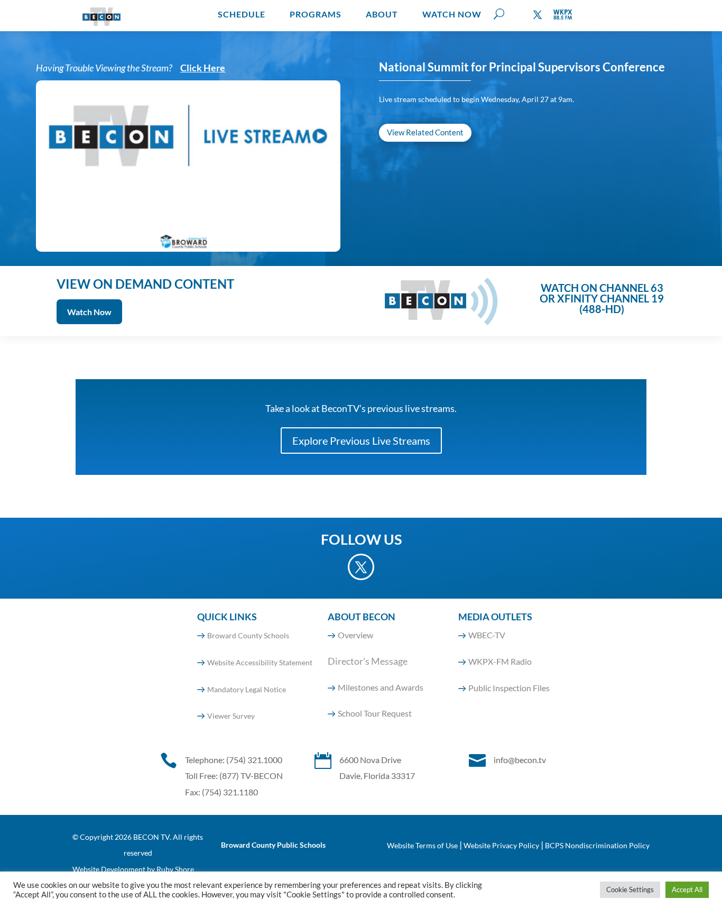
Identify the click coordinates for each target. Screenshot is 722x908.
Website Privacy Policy (501, 845)
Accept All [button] (687, 889)
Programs (315, 14)
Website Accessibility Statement (259, 662)
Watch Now (452, 14)
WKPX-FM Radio (500, 661)
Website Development (108, 869)
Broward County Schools (248, 635)
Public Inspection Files (509, 688)
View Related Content (425, 132)
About (382, 14)
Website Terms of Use (422, 845)
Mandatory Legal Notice (246, 689)
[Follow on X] (537, 14)
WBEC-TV (486, 635)
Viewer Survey (231, 715)
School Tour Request (375, 713)
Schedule (241, 14)
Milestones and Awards (380, 687)
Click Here (202, 68)
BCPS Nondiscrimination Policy (597, 845)
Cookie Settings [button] (630, 889)
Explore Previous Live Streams (361, 440)
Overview (355, 635)
